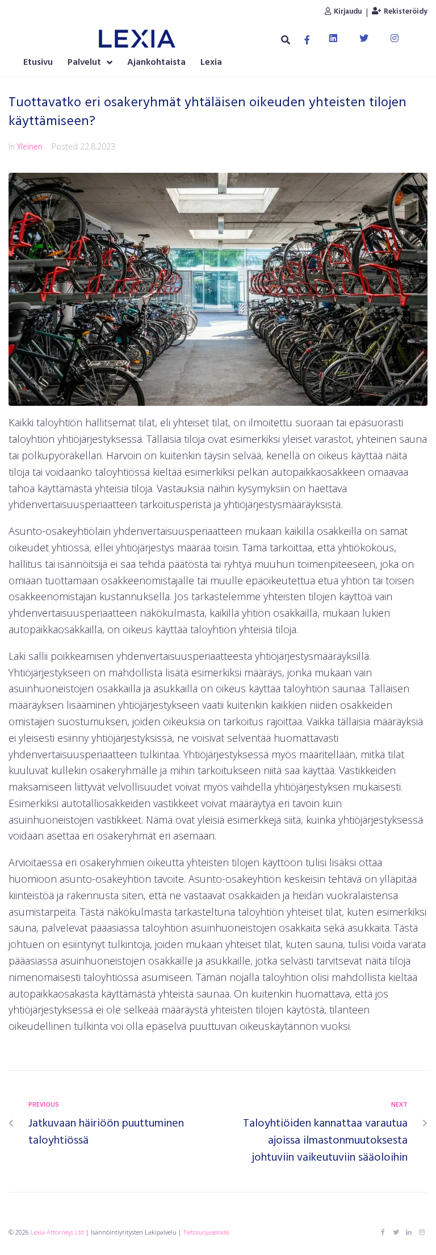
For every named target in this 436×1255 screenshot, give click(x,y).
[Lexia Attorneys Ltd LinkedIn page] (408, 1232)
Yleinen (30, 146)
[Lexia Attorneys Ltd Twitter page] (395, 1232)
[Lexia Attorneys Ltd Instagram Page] (421, 1232)
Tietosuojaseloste (206, 1232)
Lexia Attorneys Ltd (57, 1232)
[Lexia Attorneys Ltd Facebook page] (382, 1232)
